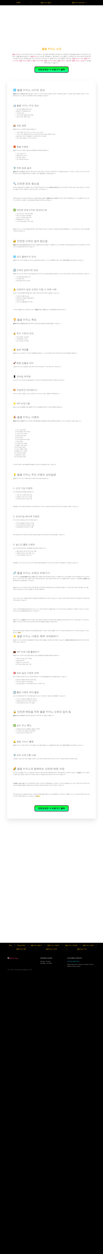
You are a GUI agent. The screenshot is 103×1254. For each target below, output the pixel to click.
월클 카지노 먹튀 (38, 61)
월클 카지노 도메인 (50, 61)
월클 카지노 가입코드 (79, 61)
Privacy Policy (21, 945)
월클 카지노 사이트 (51, 949)
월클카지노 (34, 56)
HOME (18, 2)
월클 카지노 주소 (77, 58)
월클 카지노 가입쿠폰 (64, 61)
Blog (10, 945)
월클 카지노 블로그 (46, 2)
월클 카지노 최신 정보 (78, 2)
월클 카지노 (16, 54)
